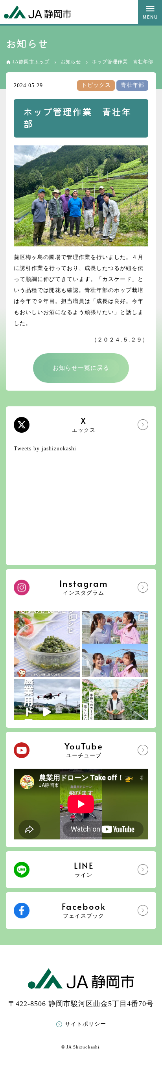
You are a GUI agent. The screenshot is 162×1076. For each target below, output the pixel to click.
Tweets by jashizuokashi (45, 449)
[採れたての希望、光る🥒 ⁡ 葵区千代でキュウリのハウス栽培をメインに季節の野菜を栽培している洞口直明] (115, 712)
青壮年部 (132, 85)
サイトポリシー (85, 1024)
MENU (150, 12)
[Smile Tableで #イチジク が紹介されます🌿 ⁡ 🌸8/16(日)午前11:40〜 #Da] (115, 644)
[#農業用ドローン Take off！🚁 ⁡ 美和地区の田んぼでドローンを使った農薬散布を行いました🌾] (47, 712)
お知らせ (71, 61)
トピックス (96, 85)
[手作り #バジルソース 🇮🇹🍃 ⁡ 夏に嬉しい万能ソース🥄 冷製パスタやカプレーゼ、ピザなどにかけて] (47, 644)
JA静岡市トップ (31, 61)
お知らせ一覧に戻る (81, 368)
